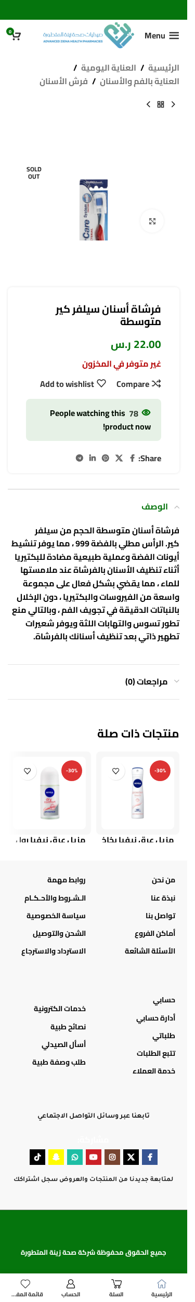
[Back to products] (160, 104)
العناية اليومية (108, 68)
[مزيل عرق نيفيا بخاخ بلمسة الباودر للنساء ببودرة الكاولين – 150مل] (137, 793)
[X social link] (119, 458)
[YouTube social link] (93, 1157)
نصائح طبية (68, 1026)
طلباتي (163, 1035)
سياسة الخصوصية (56, 915)
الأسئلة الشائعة (150, 951)
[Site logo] (88, 34)
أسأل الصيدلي (64, 1044)
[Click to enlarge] (152, 221)
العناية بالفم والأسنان (139, 81)
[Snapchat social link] (56, 1157)
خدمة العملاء (154, 1071)
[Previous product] (173, 104)
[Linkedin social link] (92, 458)
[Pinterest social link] (105, 458)
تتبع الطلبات (156, 1053)
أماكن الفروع (155, 933)
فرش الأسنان (64, 81)
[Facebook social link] (132, 458)
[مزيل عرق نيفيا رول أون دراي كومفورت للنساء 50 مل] (49, 793)
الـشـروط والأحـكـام (55, 898)
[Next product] (148, 104)
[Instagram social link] (112, 1157)
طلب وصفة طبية (59, 1062)
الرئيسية (163, 68)
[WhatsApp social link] (75, 1157)
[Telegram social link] (79, 458)
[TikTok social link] (37, 1157)
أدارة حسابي (155, 1018)
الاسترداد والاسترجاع (53, 951)
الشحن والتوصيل (59, 933)
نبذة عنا (163, 898)
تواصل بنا (160, 915)
